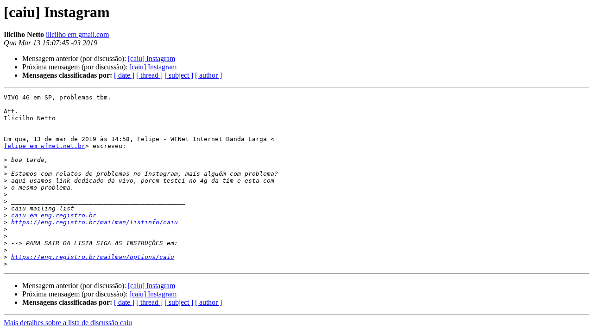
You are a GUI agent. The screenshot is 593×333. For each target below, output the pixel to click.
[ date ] (124, 75)
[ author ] (208, 75)
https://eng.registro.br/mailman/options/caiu (92, 256)
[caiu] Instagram (151, 58)
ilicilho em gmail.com (77, 34)
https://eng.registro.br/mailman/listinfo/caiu (94, 222)
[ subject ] (178, 75)
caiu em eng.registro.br (53, 215)
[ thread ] (149, 75)
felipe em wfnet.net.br (44, 145)
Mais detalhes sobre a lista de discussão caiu (68, 323)
